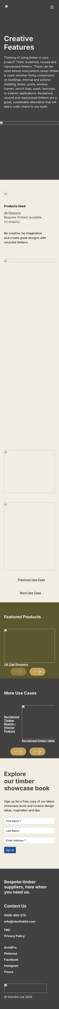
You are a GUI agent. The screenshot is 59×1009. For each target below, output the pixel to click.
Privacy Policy (14, 936)
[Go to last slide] (18, 751)
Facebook (11, 959)
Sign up (10, 850)
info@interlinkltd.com (19, 921)
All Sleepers (12, 213)
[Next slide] (37, 672)
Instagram (11, 965)
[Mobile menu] (52, 7)
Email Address (16, 840)
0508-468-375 (15, 915)
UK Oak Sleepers (16, 664)
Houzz (8, 972)
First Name (13, 821)
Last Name (12, 830)
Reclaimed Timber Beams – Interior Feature (11, 724)
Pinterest (10, 953)
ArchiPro (10, 947)
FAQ (7, 930)
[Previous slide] (18, 672)
